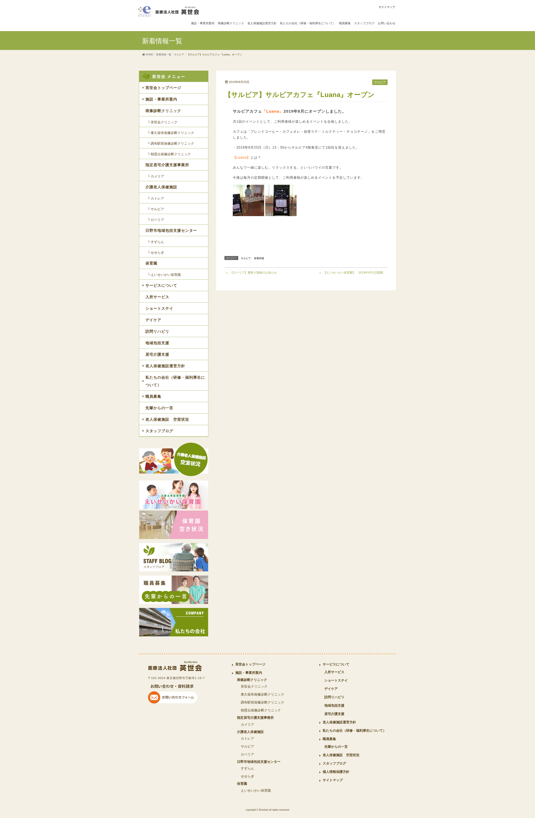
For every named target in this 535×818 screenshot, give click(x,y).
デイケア (153, 320)
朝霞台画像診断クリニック (261, 710)
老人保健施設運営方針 (165, 366)
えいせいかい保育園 (256, 790)
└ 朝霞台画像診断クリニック (169, 154)
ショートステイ (159, 308)
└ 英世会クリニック (162, 122)
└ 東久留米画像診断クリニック (171, 133)
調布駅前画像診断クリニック (262, 702)
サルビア (380, 82)
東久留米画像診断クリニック (262, 694)
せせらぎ (247, 776)
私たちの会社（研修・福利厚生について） (175, 381)
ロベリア (247, 754)
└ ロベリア (156, 220)
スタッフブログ (159, 431)
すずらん (247, 768)
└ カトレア (156, 198)
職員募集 (153, 396)
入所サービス (157, 297)
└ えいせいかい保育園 (164, 274)
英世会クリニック (254, 686)
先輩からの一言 (159, 408)
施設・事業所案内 (161, 99)
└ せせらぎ (156, 252)
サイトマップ (387, 7)
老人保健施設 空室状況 (167, 419)
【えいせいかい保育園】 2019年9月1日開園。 (354, 272)
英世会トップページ (163, 88)
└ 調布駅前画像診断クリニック (171, 143)
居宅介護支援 (157, 354)
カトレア (247, 738)
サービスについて (161, 285)
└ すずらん (156, 242)
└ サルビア (156, 209)
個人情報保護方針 (336, 771)
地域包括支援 (157, 343)
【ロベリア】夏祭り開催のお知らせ (253, 272)
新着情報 (259, 258)
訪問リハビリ (157, 331)
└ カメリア (156, 176)
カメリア (247, 724)
